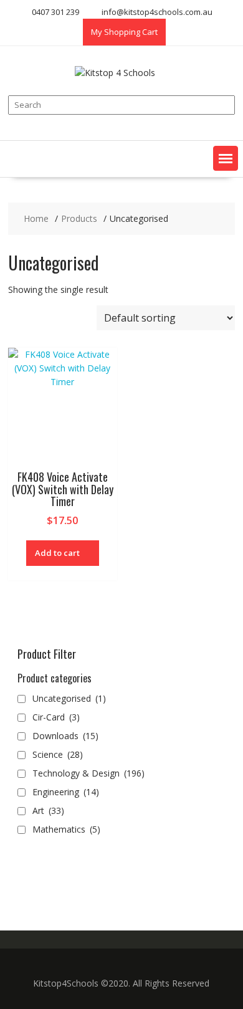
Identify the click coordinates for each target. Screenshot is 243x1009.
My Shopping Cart (124, 31)
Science (57, 754)
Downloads (65, 736)
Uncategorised (69, 698)
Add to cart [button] (57, 552)
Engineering (65, 792)
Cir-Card (56, 717)
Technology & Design (88, 773)
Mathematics (66, 829)
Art (48, 810)
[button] (225, 158)
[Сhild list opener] (107, 736)
